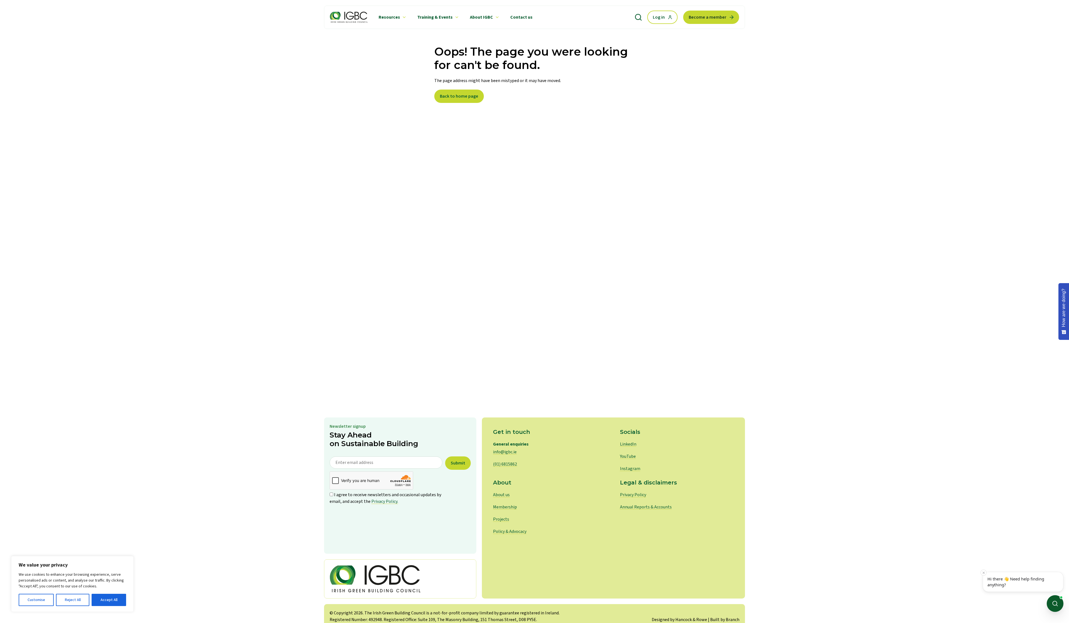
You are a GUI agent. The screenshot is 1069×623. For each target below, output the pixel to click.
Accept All (108, 600)
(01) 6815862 (505, 464)
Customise (36, 600)
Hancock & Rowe (691, 620)
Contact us (521, 17)
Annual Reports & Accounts (646, 507)
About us (501, 495)
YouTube (628, 456)
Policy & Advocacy (509, 531)
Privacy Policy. (384, 501)
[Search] (638, 17)
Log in (659, 17)
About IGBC (481, 17)
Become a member (707, 17)
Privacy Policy (633, 495)
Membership (505, 507)
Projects (501, 519)
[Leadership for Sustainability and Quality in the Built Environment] (348, 17)
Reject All (73, 600)
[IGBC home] (400, 579)
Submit (458, 463)
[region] (72, 584)
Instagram (630, 469)
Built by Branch (724, 620)
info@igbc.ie (505, 452)
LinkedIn (628, 444)
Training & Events (435, 17)
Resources (389, 17)
